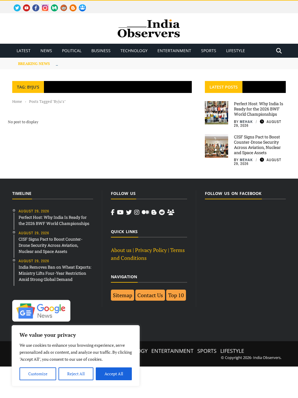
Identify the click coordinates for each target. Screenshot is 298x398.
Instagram (43, 4)
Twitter (14, 4)
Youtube (24, 4)
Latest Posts (224, 87)
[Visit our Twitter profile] (129, 212)
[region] (76, 355)
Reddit (61, 4)
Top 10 (176, 295)
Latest (24, 50)
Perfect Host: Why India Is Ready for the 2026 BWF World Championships (258, 109)
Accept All (113, 373)
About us (121, 249)
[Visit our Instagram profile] (136, 212)
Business (101, 50)
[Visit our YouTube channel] (120, 212)
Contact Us (150, 295)
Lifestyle (235, 50)
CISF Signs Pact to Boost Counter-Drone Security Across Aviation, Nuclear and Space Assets (257, 145)
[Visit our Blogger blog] (154, 212)
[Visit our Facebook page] (113, 212)
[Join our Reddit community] (162, 212)
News (46, 50)
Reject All (76, 373)
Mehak (246, 121)
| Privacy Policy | (151, 249)
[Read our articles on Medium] (145, 212)
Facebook (33, 4)
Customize (37, 373)
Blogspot (71, 4)
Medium (51, 4)
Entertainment (174, 50)
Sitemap (122, 295)
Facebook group (81, 4)
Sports (208, 50)
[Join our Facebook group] (170, 212)
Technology (134, 50)
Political (71, 50)
